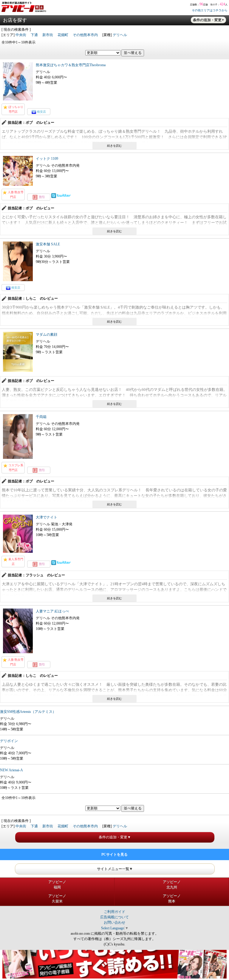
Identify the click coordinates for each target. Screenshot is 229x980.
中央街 (21, 35)
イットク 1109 (47, 159)
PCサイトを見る (114, 854)
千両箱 (41, 417)
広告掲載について (114, 917)
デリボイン (9, 741)
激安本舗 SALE (48, 244)
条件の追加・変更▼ (115, 837)
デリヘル (120, 35)
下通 (34, 35)
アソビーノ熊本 (172, 898)
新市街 (47, 35)
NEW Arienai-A (11, 770)
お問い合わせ (114, 922)
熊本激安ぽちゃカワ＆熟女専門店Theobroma (71, 65)
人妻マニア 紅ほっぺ (52, 611)
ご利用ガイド (114, 912)
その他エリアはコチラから (210, 10)
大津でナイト (46, 517)
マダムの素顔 (46, 334)
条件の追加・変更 (207, 20)
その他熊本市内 (85, 35)
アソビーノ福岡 (57, 884)
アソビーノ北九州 (172, 884)
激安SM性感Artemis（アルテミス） (28, 712)
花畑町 (63, 35)
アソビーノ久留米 (57, 898)
